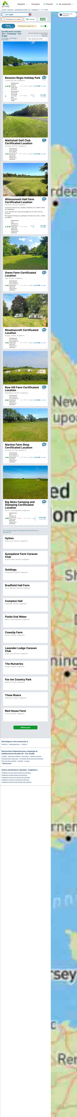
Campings (10, 9)
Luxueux (26, 761)
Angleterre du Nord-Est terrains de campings (16, 777)
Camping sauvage (35, 756)
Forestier (20, 761)
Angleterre (35, 9)
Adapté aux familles (14, 756)
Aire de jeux (25, 756)
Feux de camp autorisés (9, 761)
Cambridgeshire (14, 744)
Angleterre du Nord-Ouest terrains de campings (17, 782)
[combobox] (16, 14)
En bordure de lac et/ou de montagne (31, 758)
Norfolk (5, 744)
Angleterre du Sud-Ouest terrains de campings (16, 773)
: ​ (45, 36)
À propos (35, 4)
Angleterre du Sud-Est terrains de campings (15, 780)
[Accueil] (6, 4)
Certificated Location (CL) (22, 9)
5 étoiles (4, 756)
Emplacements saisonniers (10, 758)
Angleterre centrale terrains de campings (14, 775)
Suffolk (25, 744)
